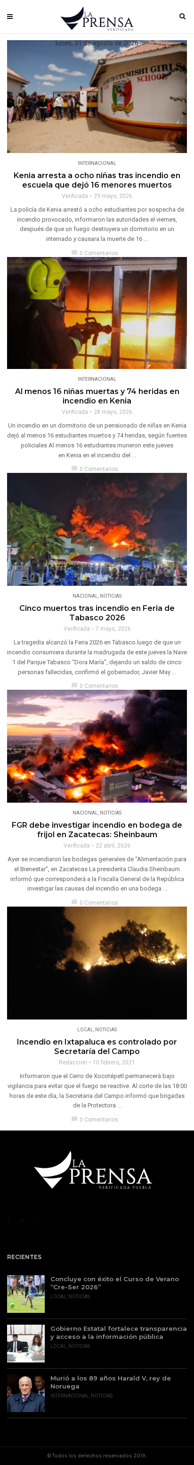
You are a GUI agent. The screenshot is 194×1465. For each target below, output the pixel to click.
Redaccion (73, 1062)
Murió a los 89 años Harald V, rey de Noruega (110, 1382)
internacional (97, 163)
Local (85, 1029)
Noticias (110, 596)
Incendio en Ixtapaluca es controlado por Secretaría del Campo (97, 1046)
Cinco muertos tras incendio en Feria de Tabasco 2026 (97, 613)
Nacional (85, 596)
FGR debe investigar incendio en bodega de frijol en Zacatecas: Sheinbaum (97, 830)
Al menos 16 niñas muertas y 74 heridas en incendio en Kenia (97, 396)
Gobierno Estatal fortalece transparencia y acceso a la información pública (118, 1332)
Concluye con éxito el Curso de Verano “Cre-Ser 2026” (114, 1283)
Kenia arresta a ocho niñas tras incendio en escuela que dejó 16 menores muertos (97, 180)
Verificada (75, 196)
